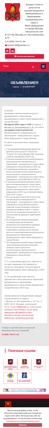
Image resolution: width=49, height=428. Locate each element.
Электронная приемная (26, 56)
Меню (43, 66)
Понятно (22, 425)
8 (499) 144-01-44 (16, 41)
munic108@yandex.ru (18, 45)
